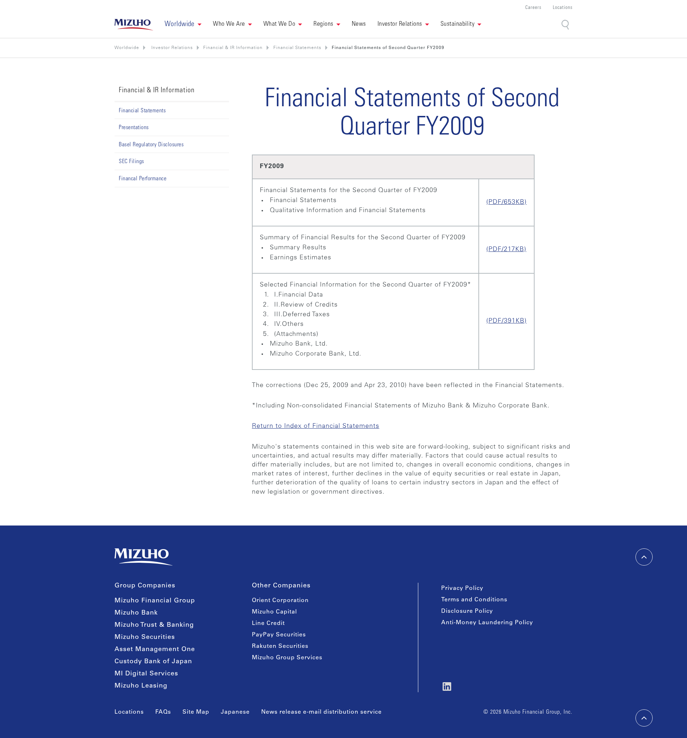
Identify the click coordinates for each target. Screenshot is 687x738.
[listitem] (171, 48)
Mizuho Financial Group (154, 601)
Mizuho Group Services (287, 658)
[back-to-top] (644, 718)
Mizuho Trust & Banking (154, 625)
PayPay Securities (279, 635)
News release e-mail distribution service (321, 712)
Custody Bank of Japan (153, 662)
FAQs (163, 712)
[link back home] (143, 557)
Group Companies (144, 586)
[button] (183, 24)
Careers (533, 8)
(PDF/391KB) (506, 321)
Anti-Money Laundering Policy (487, 623)
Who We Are (229, 24)
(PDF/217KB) (506, 249)
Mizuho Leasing (140, 686)
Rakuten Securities (280, 646)
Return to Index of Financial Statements (315, 426)
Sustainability (457, 24)
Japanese (235, 712)
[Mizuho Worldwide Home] (133, 24)
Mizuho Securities (144, 637)
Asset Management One (154, 649)
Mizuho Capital (274, 612)
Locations (562, 8)
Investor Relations (399, 24)
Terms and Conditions (474, 600)
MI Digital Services (146, 674)
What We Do (279, 24)
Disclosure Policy (467, 611)
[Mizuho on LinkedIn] (447, 686)
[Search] (565, 25)
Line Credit (268, 623)
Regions (323, 24)
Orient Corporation (280, 600)
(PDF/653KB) (506, 202)
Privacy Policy (462, 588)
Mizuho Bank (136, 613)
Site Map (195, 712)
